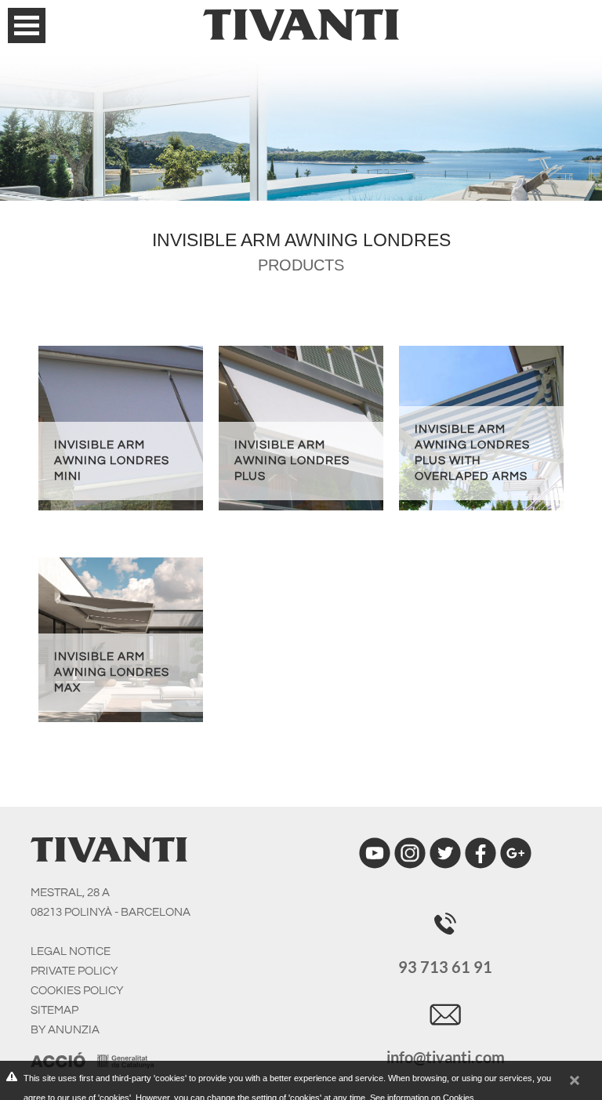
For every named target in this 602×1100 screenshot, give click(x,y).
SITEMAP (54, 1010)
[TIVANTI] (301, 20)
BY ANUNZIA (65, 1030)
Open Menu (26, 25)
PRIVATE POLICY (74, 971)
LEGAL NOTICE (71, 951)
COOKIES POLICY (77, 991)
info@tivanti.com (445, 1056)
